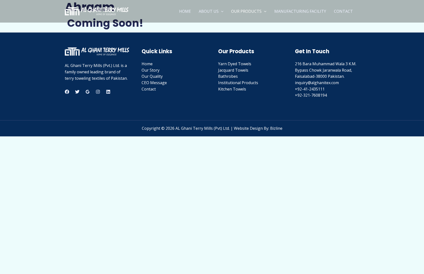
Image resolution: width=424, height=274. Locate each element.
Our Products (246, 11)
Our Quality (152, 76)
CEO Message (154, 82)
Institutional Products (238, 82)
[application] (221, 11)
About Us (209, 11)
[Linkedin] (108, 92)
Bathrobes (228, 76)
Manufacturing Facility (300, 11)
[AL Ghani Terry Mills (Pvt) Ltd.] (97, 10)
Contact (343, 11)
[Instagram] (98, 92)
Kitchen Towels (232, 89)
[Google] (87, 92)
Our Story (150, 70)
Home (185, 11)
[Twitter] (77, 92)
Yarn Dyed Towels (234, 63)
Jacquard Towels (233, 70)
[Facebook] (67, 92)
